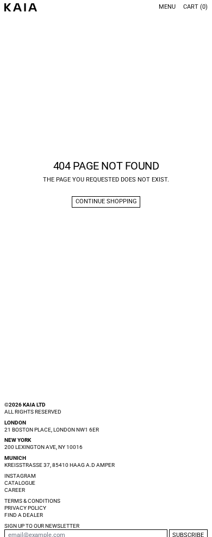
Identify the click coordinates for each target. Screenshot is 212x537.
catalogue (19, 483)
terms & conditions (32, 501)
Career (14, 490)
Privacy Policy (25, 508)
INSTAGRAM (20, 476)
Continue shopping (106, 201)
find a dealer (23, 515)
